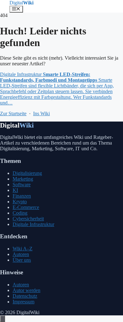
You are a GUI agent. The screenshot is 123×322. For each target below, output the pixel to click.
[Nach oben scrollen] (2, 318)
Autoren (21, 254)
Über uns (22, 260)
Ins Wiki (41, 113)
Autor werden (26, 290)
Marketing (23, 179)
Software (22, 184)
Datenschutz (25, 296)
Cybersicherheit (28, 218)
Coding (20, 213)
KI (15, 190)
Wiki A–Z (22, 248)
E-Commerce (26, 207)
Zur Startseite (13, 113)
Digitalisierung (27, 173)
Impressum (23, 301)
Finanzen (22, 196)
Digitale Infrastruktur (33, 224)
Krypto (20, 201)
